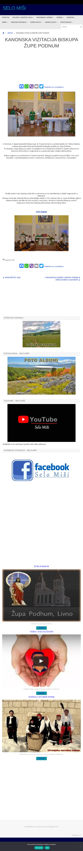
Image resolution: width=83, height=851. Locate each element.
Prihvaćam (38, 848)
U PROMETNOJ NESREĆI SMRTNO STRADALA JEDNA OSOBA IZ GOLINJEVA (62, 279)
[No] (80, 846)
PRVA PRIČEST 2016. (13, 278)
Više (47, 848)
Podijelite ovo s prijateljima (54, 87)
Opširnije (41, 628)
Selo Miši (14, 8)
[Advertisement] (41, 67)
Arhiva (10, 33)
